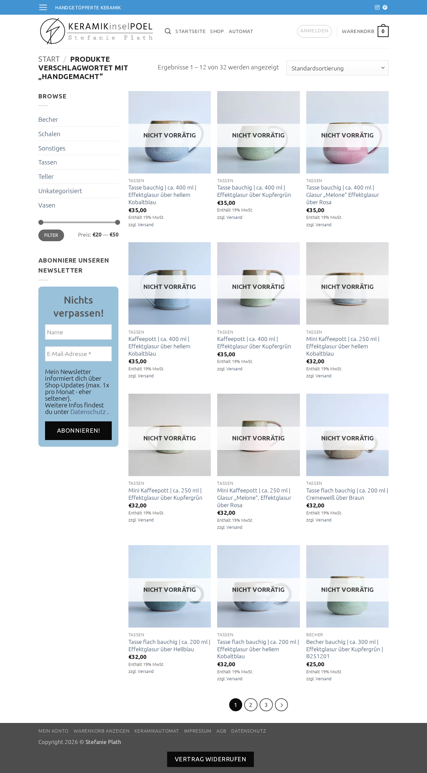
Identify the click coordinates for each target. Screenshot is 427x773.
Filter (51, 235)
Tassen (47, 162)
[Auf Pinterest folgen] (385, 7)
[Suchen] (168, 31)
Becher (48, 119)
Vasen (46, 205)
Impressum (197, 730)
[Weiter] (281, 704)
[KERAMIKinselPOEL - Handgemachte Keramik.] (96, 31)
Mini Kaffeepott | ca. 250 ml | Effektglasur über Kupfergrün (165, 494)
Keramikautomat (156, 730)
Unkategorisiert (60, 190)
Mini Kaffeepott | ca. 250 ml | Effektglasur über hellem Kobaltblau (342, 346)
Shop (217, 31)
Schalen (49, 133)
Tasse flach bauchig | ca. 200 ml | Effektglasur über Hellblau (169, 645)
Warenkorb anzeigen (101, 730)
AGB (221, 730)
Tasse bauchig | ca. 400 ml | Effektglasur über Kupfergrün (254, 191)
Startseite (190, 31)
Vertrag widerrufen (211, 759)
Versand (146, 225)
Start (49, 59)
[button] (43, 7)
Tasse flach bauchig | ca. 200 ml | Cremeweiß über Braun (347, 494)
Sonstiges (51, 148)
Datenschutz (88, 411)
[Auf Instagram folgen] (377, 7)
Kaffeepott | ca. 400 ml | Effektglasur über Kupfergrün (254, 342)
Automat (241, 31)
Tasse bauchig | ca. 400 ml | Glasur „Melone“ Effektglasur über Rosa (342, 195)
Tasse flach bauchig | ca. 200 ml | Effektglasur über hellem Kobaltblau (258, 649)
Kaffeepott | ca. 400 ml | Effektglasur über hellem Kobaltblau (159, 346)
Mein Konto (53, 730)
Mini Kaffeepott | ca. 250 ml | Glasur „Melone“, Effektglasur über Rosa (254, 497)
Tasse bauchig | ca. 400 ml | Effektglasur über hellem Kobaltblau (162, 195)
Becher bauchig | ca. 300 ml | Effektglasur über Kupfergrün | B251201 (344, 649)
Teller (46, 176)
